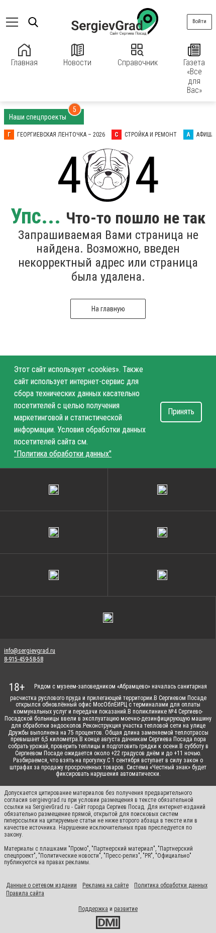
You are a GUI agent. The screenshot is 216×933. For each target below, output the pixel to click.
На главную (108, 309)
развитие (126, 908)
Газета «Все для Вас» (194, 76)
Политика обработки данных (170, 885)
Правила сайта (25, 893)
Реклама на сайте (105, 885)
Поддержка (93, 908)
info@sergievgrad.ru (29, 650)
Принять (181, 411)
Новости (77, 62)
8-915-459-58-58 (23, 659)
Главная (24, 62)
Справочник (138, 62)
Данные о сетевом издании (41, 885)
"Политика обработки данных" (63, 453)
